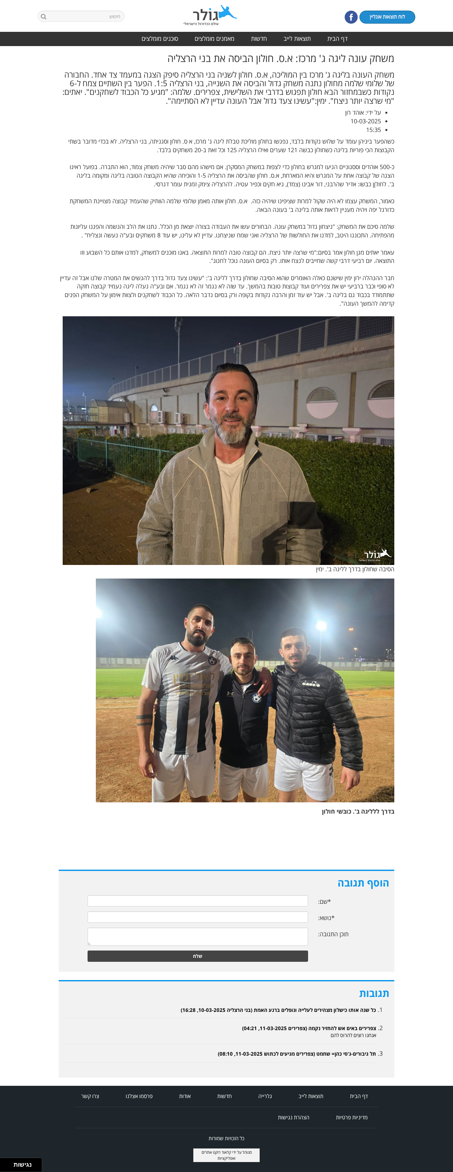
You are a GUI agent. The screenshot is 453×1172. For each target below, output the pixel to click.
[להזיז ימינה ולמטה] (9, 1167)
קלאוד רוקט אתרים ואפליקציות (219, 1155)
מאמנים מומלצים (214, 38)
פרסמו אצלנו (139, 1096)
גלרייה (265, 1096)
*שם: (324, 901)
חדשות (259, 38)
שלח (197, 956)
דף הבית (337, 38)
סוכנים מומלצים (160, 38)
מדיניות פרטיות (352, 1117)
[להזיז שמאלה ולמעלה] (5, 1163)
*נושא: (326, 918)
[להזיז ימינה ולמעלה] (9, 1163)
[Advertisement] (426, 152)
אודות (185, 1096)
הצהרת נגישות (293, 1117)
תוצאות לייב (297, 38)
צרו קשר (90, 1096)
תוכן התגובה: (333, 934)
